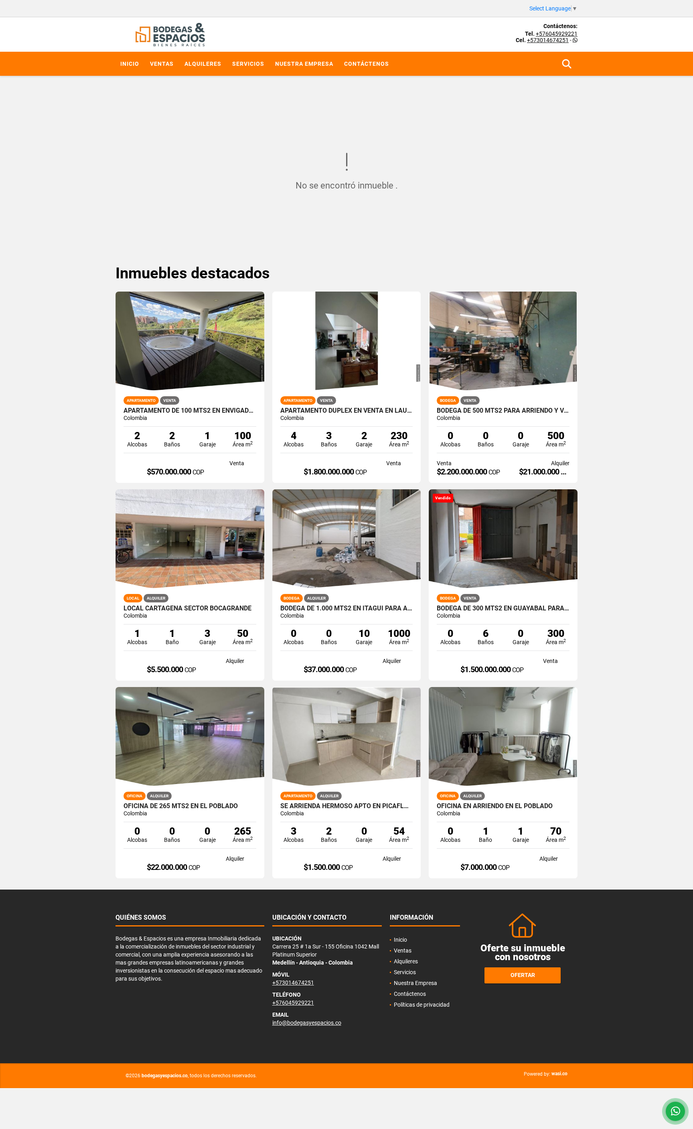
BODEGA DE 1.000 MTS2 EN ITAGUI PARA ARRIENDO (346, 608)
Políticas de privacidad (422, 1004)
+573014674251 (548, 40)
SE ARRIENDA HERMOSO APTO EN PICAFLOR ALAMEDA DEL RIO (346, 806)
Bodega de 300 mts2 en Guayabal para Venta (503, 608)
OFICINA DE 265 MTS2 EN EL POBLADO (181, 806)
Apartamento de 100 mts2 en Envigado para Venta (190, 410)
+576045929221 (557, 33)
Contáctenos (366, 64)
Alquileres (202, 64)
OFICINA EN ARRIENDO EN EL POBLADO (495, 806)
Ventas (162, 64)
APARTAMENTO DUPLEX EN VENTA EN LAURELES (346, 410)
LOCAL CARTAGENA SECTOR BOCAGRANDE (187, 608)
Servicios (248, 64)
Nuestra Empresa (304, 64)
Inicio (129, 64)
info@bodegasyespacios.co (306, 1023)
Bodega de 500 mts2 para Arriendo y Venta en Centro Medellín (503, 410)
